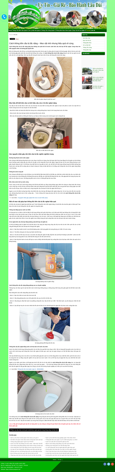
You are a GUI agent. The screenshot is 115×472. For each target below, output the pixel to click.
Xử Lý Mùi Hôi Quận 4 (35, 30)
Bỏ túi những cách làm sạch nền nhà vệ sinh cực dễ (24, 453)
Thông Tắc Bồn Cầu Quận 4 (20, 30)
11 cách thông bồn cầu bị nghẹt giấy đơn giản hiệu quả (60, 447)
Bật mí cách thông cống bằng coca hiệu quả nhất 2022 (60, 443)
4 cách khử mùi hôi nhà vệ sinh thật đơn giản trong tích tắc (61, 453)
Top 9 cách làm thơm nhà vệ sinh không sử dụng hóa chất (61, 451)
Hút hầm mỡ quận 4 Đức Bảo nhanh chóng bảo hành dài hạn (27, 439)
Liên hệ (93, 30)
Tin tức (88, 30)
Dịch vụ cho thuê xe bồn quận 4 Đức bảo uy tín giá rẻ (24, 437)
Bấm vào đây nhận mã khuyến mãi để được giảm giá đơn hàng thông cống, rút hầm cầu (34, 430)
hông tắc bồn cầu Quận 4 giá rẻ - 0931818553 (31, 369)
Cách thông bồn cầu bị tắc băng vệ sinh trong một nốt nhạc (26, 447)
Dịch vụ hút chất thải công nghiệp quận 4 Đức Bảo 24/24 (61, 437)
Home (10, 30)
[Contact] (4, 16)
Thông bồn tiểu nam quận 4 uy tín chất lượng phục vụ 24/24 (61, 439)
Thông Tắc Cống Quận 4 (48, 30)
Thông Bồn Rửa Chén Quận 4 (64, 30)
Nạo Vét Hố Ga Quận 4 (79, 30)
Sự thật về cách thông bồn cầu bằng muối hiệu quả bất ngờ (26, 449)
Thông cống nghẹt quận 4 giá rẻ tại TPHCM (22, 441)
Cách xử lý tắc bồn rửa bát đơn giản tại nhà (57, 441)
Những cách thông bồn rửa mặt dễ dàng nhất (58, 445)
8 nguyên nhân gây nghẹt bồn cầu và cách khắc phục (33, 197)
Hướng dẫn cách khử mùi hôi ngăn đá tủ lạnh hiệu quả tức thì (62, 455)
